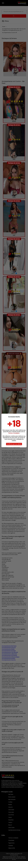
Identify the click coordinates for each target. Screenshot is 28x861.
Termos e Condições (13, 433)
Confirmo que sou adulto (14, 444)
